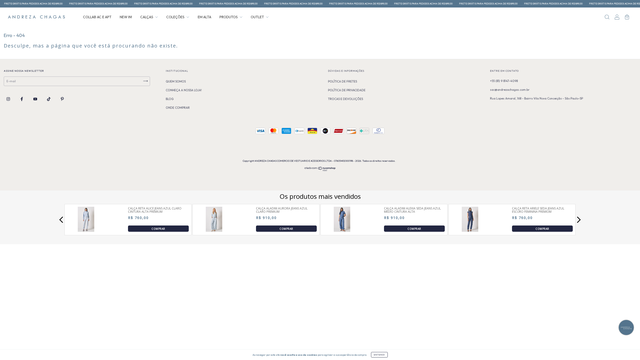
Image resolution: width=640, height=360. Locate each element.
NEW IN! (126, 17)
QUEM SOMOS (176, 81)
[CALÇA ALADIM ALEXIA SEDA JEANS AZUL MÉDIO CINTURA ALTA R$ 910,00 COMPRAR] (342, 230)
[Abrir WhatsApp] (12, 347)
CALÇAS (147, 17)
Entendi (379, 355)
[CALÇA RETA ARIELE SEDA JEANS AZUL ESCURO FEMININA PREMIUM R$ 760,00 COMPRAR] (470, 230)
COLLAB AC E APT (97, 17)
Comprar (158, 228)
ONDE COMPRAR (178, 108)
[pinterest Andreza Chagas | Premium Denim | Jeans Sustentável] (62, 99)
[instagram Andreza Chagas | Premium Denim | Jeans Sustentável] (9, 99)
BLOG (170, 99)
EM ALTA (204, 17)
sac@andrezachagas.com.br (510, 90)
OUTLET (258, 17)
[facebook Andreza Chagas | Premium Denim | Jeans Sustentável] (22, 99)
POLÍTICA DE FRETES (342, 81)
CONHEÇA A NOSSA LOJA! (184, 90)
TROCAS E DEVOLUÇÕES (345, 99)
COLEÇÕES (175, 17)
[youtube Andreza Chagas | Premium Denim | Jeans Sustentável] (35, 99)
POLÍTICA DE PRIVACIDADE (347, 90)
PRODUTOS (229, 17)
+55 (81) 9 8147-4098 (504, 81)
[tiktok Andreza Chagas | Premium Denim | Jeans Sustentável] (49, 99)
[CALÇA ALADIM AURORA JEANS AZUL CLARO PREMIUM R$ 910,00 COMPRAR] (214, 230)
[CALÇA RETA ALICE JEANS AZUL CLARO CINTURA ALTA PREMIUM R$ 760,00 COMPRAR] (86, 230)
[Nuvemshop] (320, 170)
